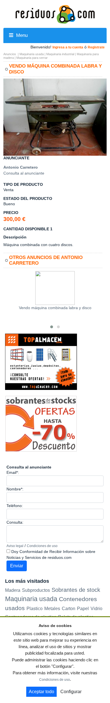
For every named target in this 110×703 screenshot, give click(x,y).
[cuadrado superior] (41, 361)
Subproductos (36, 590)
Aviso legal (14, 546)
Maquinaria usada (31, 54)
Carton (68, 608)
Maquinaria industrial (60, 54)
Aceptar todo (41, 691)
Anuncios (9, 54)
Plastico (35, 608)
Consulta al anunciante (23, 173)
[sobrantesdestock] (41, 423)
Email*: (12, 472)
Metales (52, 608)
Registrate (96, 47)
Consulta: (14, 522)
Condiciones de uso (42, 546)
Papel (83, 608)
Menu (21, 35)
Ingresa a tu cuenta (67, 47)
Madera (12, 590)
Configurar (71, 691)
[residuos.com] (55, 14)
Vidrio (96, 608)
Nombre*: (14, 489)
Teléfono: (14, 505)
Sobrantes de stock (76, 590)
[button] (101, 83)
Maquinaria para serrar (32, 57)
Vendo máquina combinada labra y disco (55, 307)
